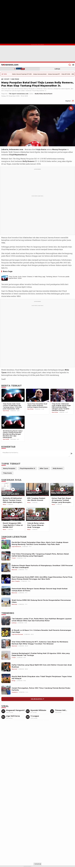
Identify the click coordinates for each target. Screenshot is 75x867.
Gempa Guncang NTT (54, 74)
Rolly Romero (28, 161)
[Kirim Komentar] (72, 453)
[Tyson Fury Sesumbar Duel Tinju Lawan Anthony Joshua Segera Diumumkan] (37, 395)
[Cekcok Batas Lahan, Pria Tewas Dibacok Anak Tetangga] (37, 514)
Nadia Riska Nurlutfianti (43, 94)
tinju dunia (41, 149)
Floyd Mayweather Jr (18, 155)
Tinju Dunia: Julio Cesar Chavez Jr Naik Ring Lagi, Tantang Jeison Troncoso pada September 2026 (39, 277)
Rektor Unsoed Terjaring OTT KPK (22, 74)
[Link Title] (2, 79)
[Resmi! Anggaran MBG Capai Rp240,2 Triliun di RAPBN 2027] (13, 514)
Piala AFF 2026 (66, 74)
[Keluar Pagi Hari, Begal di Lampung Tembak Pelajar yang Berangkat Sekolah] (62, 489)
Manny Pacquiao (59, 149)
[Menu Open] (73, 64)
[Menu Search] (69, 64)
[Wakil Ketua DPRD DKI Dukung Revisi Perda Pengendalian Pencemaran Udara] (6, 602)
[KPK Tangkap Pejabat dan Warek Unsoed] (37, 489)
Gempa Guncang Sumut (39, 74)
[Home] (10, 64)
